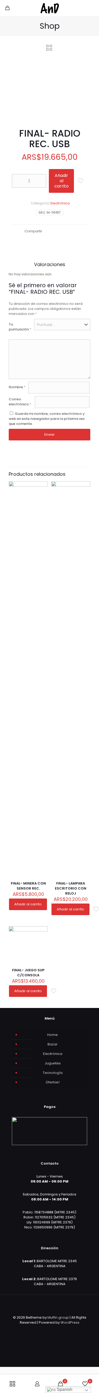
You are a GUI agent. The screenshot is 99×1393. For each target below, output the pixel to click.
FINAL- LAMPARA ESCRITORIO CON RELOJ (70, 888)
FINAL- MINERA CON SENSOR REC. (28, 886)
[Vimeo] (53, 1330)
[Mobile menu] (91, 7)
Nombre (17, 387)
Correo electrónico (20, 402)
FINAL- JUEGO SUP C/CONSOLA (28, 973)
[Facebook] (39, 1330)
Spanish (64, 1389)
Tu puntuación (20, 327)
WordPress (69, 1322)
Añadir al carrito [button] (28, 904)
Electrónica (60, 203)
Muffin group (58, 1317)
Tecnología (53, 1072)
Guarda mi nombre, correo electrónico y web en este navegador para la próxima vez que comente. (47, 418)
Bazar (53, 1044)
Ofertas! (53, 1082)
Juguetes (53, 1063)
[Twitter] (46, 1330)
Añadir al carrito (61, 180)
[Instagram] (60, 1330)
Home (52, 1034)
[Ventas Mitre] (49, 8)
